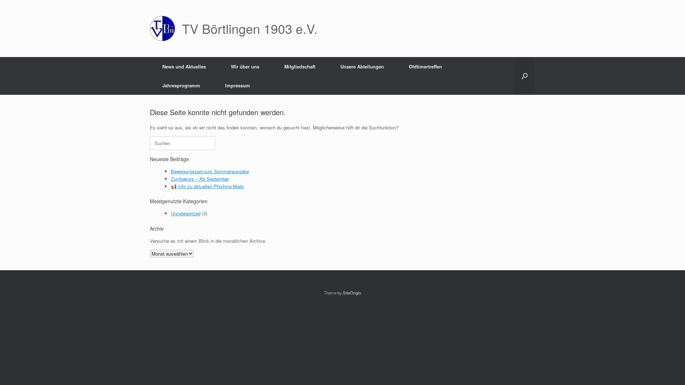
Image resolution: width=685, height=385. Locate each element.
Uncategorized (186, 213)
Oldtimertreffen (425, 66)
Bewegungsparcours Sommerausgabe (210, 171)
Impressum (237, 85)
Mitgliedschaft (299, 66)
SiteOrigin (352, 293)
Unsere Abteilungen (362, 66)
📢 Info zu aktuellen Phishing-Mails (207, 186)
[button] (524, 76)
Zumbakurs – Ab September (200, 178)
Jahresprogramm (181, 85)
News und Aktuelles (184, 66)
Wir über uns (245, 66)
